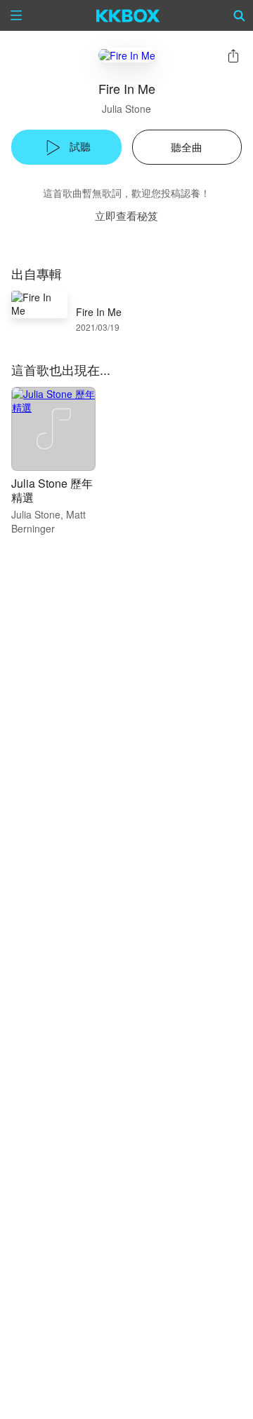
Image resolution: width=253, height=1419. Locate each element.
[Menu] (16, 15)
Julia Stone (126, 109)
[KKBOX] (128, 15)
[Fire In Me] (126, 55)
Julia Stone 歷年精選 (52, 490)
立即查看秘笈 (126, 215)
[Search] (239, 15)
